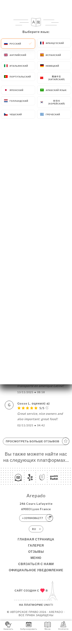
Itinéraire (63, 629)
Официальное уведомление (36, 570)
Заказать (8, 629)
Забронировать (28, 629)
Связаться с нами (36, 564)
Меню (36, 557)
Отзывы (36, 551)
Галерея (36, 545)
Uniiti (48, 604)
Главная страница (36, 539)
